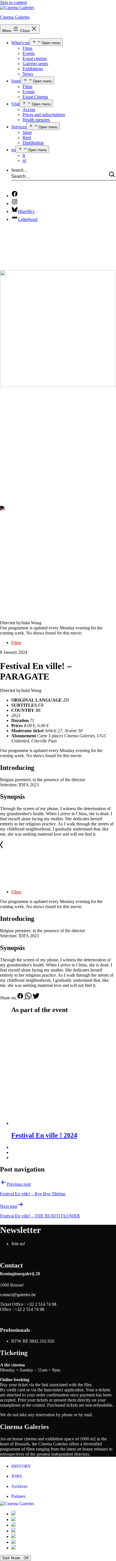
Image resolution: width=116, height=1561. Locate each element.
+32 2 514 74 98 (41, 1304)
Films (27, 48)
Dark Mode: (12, 1558)
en (13, 149)
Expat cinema (35, 58)
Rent (27, 137)
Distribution (33, 142)
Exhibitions (33, 68)
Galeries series (35, 63)
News (28, 73)
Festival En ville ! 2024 (44, 1135)
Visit (15, 103)
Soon (16, 80)
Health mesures (36, 119)
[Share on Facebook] (20, 997)
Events (29, 53)
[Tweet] (36, 997)
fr (24, 155)
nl (24, 160)
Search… (19, 170)
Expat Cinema (35, 96)
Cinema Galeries (15, 17)
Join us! (18, 1243)
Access (29, 109)
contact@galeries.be (18, 1294)
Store (27, 132)
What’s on (20, 42)
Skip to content (13, 2)
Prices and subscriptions (44, 114)
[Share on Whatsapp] (29, 997)
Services (18, 126)
